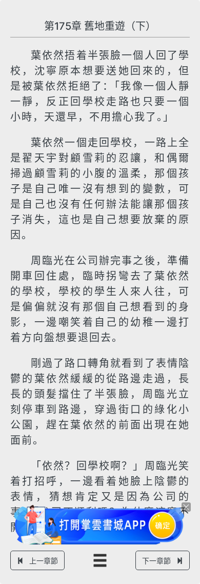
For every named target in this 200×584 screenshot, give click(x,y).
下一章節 (156, 560)
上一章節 (43, 560)
